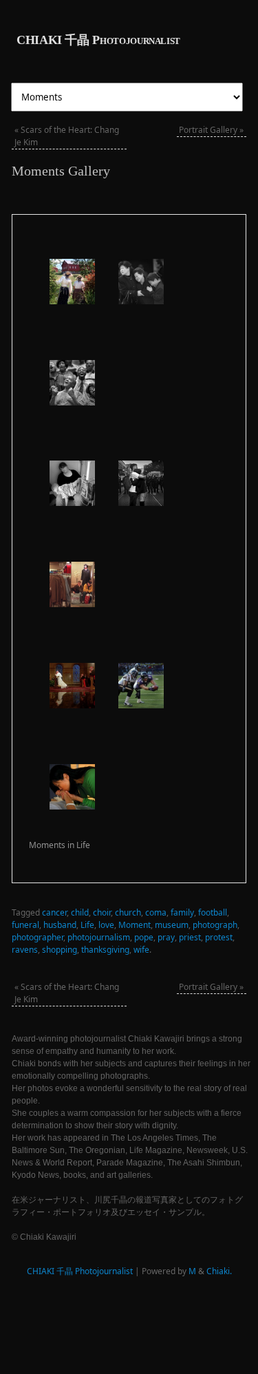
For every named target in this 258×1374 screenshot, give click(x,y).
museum (172, 925)
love (106, 925)
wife (141, 949)
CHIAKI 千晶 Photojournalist (98, 40)
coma (155, 912)
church (128, 912)
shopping (59, 949)
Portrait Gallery (211, 130)
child (80, 912)
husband (59, 925)
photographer (37, 937)
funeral (25, 925)
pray (166, 937)
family (182, 912)
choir (102, 912)
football (212, 912)
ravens (25, 949)
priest (190, 937)
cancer (54, 912)
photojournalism (98, 937)
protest (219, 937)
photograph (215, 925)
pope (143, 937)
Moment (134, 925)
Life (87, 925)
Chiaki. (219, 1271)
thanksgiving (105, 949)
